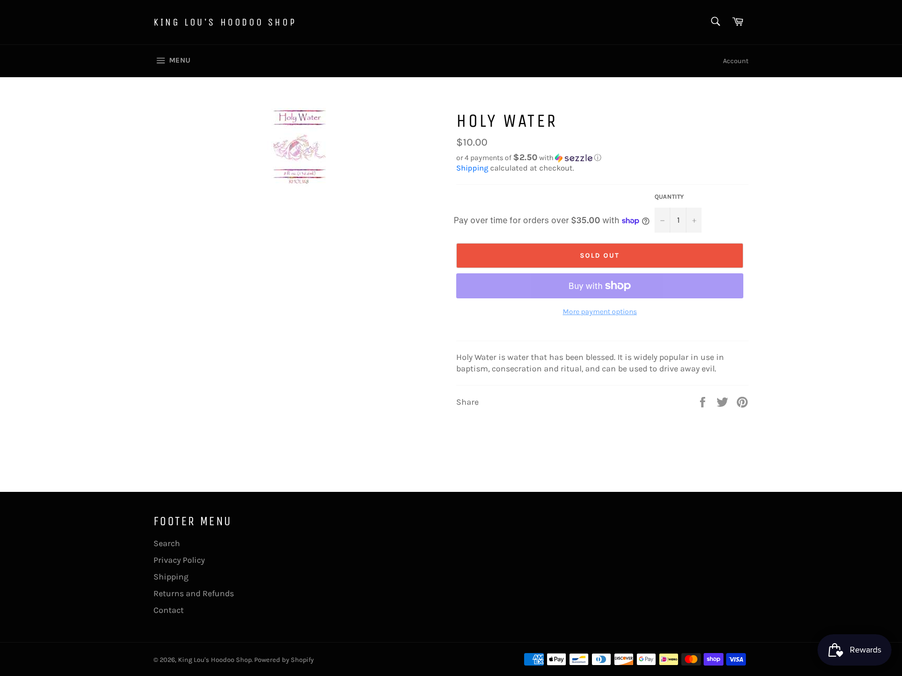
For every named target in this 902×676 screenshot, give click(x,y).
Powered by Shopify (284, 659)
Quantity (669, 196)
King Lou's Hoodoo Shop (224, 22)
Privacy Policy (179, 560)
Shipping (472, 168)
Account (736, 61)
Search (166, 543)
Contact (168, 610)
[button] (602, 158)
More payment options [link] (600, 311)
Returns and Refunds (193, 593)
